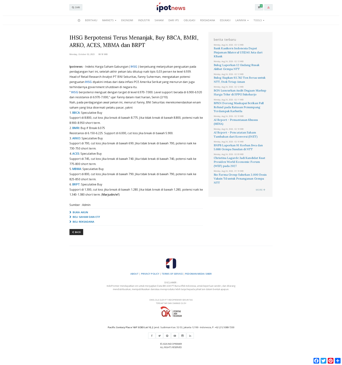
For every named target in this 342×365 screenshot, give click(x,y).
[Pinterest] (167, 336)
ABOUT (134, 273)
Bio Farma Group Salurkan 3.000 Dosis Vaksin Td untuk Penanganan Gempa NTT (240, 178)
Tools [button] (258, 20)
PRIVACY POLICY (150, 273)
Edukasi (225, 20)
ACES (75, 154)
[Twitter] (159, 336)
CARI (77, 7)
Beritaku (91, 20)
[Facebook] (151, 336)
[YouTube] (174, 336)
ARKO (76, 138)
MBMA (76, 169)
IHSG (134, 67)
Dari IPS (173, 20)
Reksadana (207, 20)
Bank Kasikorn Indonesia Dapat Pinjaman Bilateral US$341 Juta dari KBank (238, 52)
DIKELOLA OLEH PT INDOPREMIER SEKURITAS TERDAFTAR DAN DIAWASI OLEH (171, 301)
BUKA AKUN (80, 212)
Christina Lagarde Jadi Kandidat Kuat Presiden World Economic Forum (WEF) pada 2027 (239, 162)
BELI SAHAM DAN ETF (86, 217)
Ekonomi (127, 20)
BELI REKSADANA (83, 221)
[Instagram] (182, 336)
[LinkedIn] (190, 336)
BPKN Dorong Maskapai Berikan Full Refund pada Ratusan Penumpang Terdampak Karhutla (239, 107)
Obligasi (189, 20)
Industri (144, 20)
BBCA (76, 113)
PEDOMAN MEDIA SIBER (198, 273)
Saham (159, 20)
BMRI (75, 128)
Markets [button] (108, 20)
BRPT (76, 184)
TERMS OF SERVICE (172, 273)
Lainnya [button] (241, 20)
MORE (259, 189)
